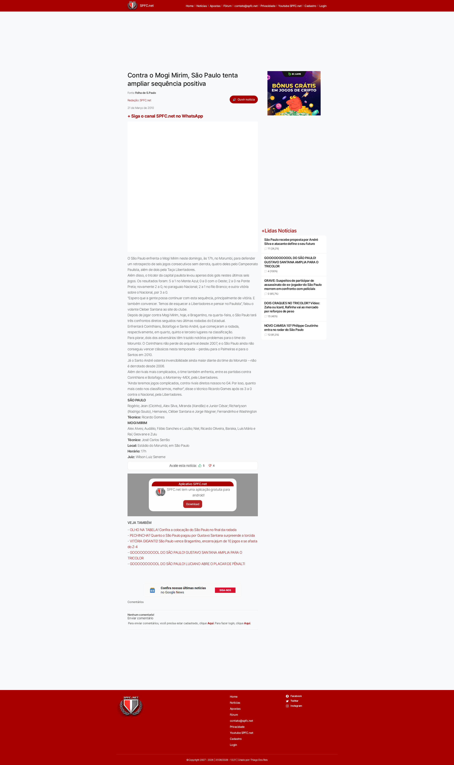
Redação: (139, 100)
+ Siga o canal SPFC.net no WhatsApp (165, 116)
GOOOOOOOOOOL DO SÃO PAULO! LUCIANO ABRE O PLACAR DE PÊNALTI (187, 564)
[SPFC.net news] (193, 590)
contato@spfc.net (246, 6)
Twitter (294, 700)
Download (192, 504)
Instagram (296, 705)
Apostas (215, 6)
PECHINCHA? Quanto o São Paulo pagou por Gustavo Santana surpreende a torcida (192, 535)
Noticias (201, 6)
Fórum (227, 6)
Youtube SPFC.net (289, 6)
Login (322, 6)
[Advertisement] (227, 39)
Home (189, 6)
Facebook (296, 695)
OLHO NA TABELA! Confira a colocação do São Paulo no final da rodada (183, 530)
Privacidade (268, 6)
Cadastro (310, 6)
